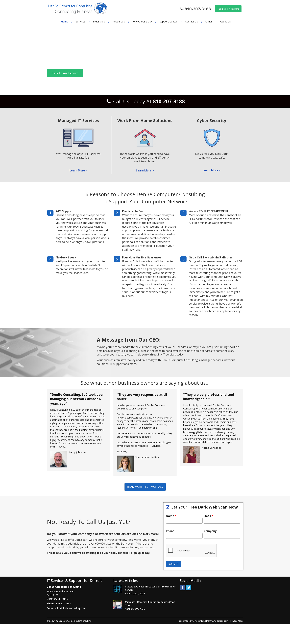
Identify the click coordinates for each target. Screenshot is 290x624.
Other (208, 21)
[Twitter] (188, 587)
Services (80, 21)
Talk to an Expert (228, 9)
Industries (99, 21)
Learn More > (78, 170)
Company (210, 531)
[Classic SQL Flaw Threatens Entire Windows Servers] (117, 589)
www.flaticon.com (219, 620)
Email (208, 516)
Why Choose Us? (142, 21)
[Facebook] (182, 587)
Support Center (168, 21)
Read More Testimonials (145, 487)
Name (171, 516)
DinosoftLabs (199, 620)
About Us (225, 21)
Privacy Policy (236, 620)
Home (64, 21)
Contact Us (191, 21)
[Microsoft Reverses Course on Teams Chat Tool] (117, 604)
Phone (170, 531)
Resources (118, 21)
